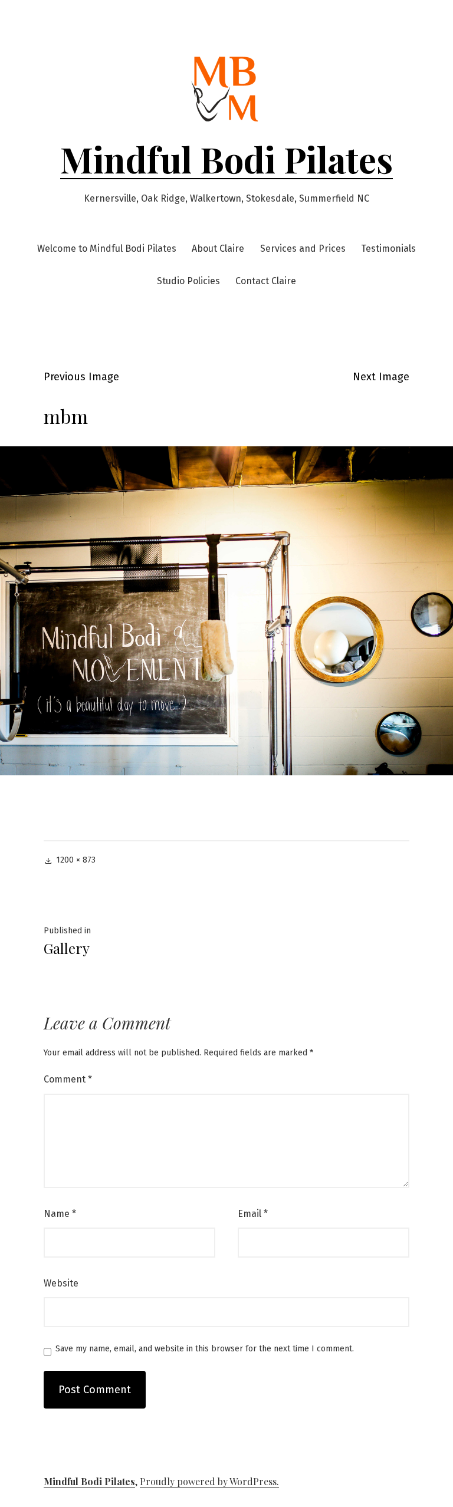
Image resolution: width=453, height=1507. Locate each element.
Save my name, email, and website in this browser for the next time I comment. (204, 1349)
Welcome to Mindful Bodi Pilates (106, 248)
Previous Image (81, 376)
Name (60, 1213)
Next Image (381, 376)
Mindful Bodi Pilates (226, 158)
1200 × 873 (76, 860)
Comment (68, 1079)
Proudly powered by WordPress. (209, 1481)
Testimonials (388, 248)
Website (61, 1283)
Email (253, 1213)
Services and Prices (303, 248)
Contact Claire (265, 281)
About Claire (218, 248)
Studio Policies (188, 281)
